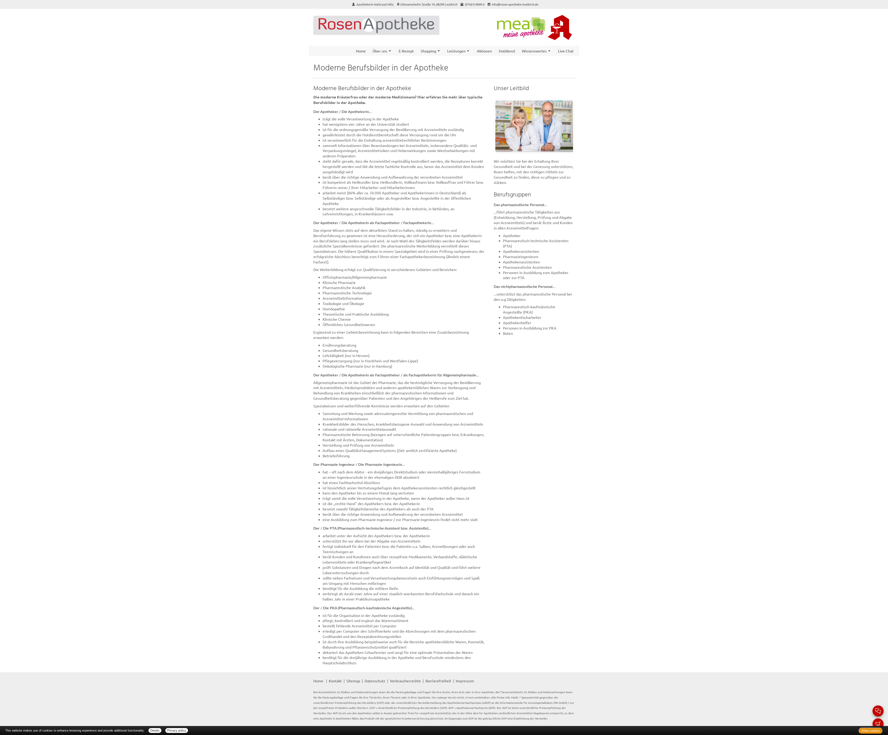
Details (155, 730)
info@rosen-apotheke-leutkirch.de (515, 4)
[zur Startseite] (376, 25)
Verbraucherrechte (405, 680)
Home (361, 51)
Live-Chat (566, 51)
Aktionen (484, 51)
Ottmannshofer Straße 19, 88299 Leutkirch (428, 4)
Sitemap (353, 680)
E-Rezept (406, 51)
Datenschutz (375, 680)
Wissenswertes (534, 51)
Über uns (380, 51)
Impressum (465, 680)
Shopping (428, 51)
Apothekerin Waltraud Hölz (375, 4)
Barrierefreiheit (438, 680)
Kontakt (335, 680)
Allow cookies (870, 730)
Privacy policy (176, 730)
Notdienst (507, 51)
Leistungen (456, 51)
